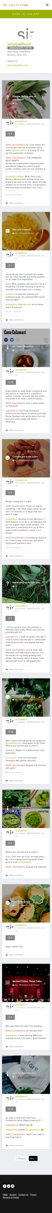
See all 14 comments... (15, 772)
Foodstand (15, 5)
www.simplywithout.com (17, 65)
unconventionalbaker (15, 176)
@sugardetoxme (13, 743)
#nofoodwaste (24, 862)
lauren (8, 283)
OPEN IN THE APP (26, 14)
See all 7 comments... (14, 311)
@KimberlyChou (19, 150)
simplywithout (11, 304)
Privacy (33, 1194)
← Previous (21, 1158)
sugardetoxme (12, 410)
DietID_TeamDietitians (15, 144)
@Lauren (27, 304)
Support (13, 1194)
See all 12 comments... (15, 194)
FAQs (5, 1194)
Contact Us (23, 1194)
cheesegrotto (11, 757)
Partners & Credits (11, 1197)
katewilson (10, 750)
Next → (33, 1158)
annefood (10, 294)
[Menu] (47, 5)
